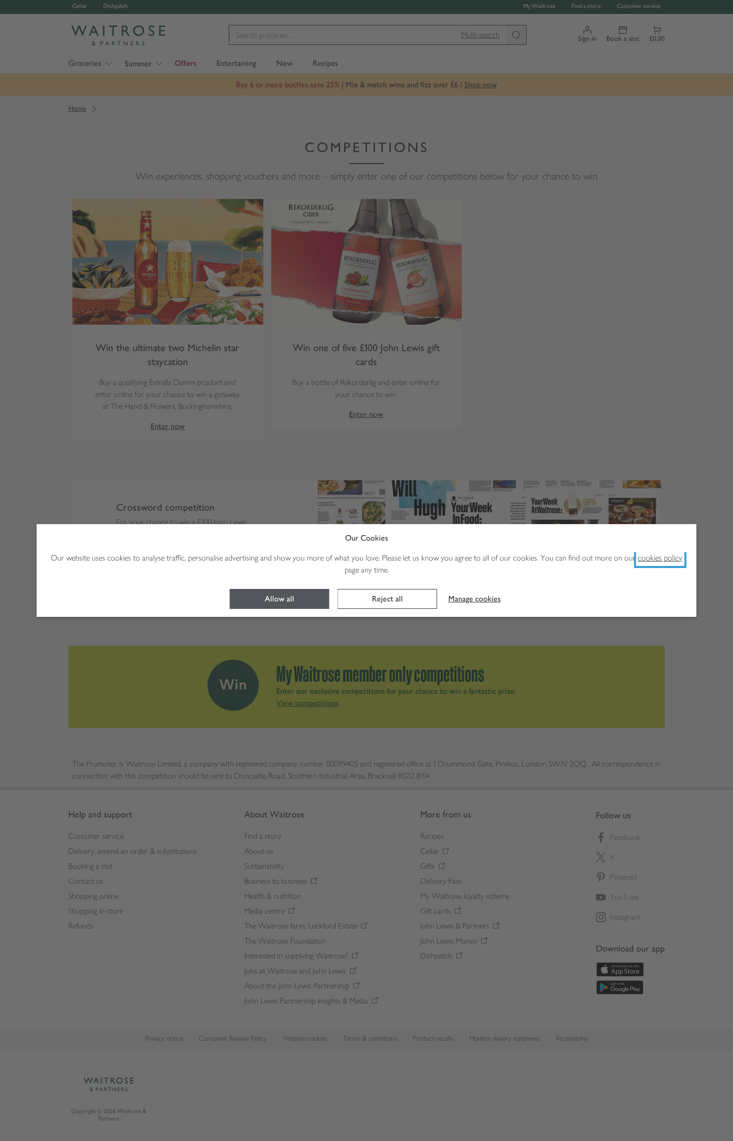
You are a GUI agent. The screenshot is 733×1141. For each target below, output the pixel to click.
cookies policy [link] (660, 558)
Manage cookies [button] (474, 598)
